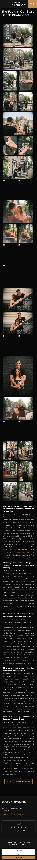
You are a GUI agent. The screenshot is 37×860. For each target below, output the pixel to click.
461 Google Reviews (18, 831)
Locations (20, 814)
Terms (13, 814)
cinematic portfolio (22, 552)
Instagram (5, 814)
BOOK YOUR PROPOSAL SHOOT (18, 781)
